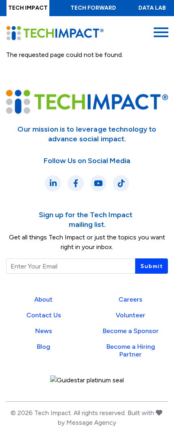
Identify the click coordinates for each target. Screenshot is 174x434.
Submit (151, 266)
